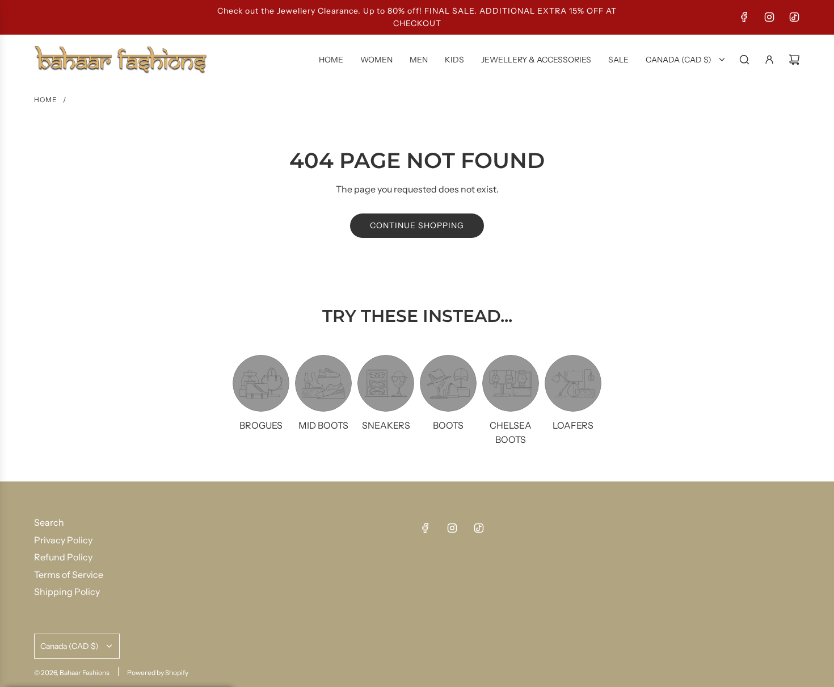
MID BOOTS (323, 425)
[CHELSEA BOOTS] (510, 383)
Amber (122, 661)
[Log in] (769, 59)
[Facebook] (744, 17)
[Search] (744, 59)
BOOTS (448, 425)
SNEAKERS (386, 425)
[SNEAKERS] (385, 383)
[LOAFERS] (573, 383)
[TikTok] (794, 17)
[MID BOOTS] (323, 383)
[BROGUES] (261, 383)
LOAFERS (573, 425)
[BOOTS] (448, 383)
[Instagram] (769, 17)
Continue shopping (417, 225)
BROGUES (261, 425)
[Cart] (794, 59)
